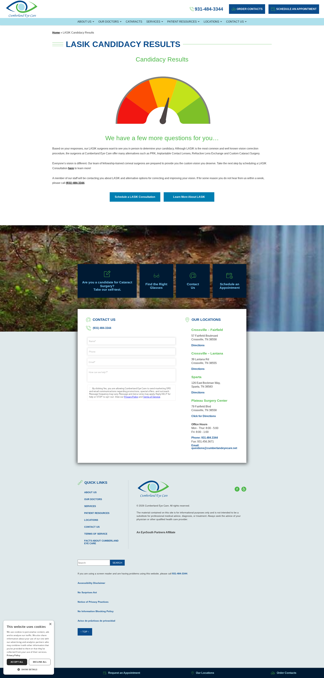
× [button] (50, 624)
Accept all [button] (17, 661)
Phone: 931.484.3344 (204, 437)
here (71, 168)
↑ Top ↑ (84, 631)
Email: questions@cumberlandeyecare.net (214, 447)
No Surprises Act (87, 592)
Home (56, 32)
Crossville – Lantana (207, 353)
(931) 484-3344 (75, 182)
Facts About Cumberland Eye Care (101, 542)
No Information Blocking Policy (96, 611)
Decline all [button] (40, 661)
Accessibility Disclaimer (91, 583)
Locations (211, 21)
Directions (198, 345)
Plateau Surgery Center (209, 400)
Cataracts (134, 21)
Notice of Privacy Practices (93, 601)
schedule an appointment (296, 9)
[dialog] (28, 648)
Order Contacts (250, 9)
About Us (84, 21)
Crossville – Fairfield (207, 330)
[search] (117, 563)
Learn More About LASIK (189, 196)
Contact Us (235, 21)
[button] (29, 669)
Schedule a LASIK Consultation (135, 196)
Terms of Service (95, 533)
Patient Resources (182, 21)
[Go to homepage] (22, 9)
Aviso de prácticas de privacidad (96, 620)
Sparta (196, 377)
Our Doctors (108, 21)
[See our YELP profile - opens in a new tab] (243, 489)
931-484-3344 (179, 573)
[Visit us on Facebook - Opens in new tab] (237, 489)
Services (153, 21)
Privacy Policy (13, 655)
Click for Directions (203, 416)
